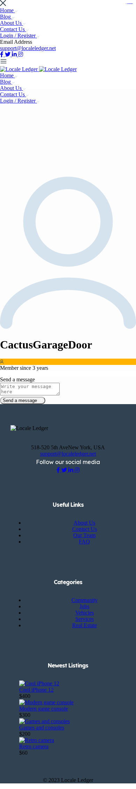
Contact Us (13, 29)
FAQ (84, 542)
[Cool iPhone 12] (39, 683)
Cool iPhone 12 (36, 690)
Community (84, 600)
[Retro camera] (36, 740)
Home (7, 10)
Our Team (84, 535)
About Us (11, 23)
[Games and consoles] (44, 721)
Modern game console (43, 709)
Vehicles (84, 613)
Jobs (84, 606)
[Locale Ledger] (19, 69)
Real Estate (84, 625)
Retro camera (33, 746)
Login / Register (18, 36)
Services (84, 619)
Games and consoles (41, 728)
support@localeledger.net (28, 48)
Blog (6, 17)
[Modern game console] (46, 702)
